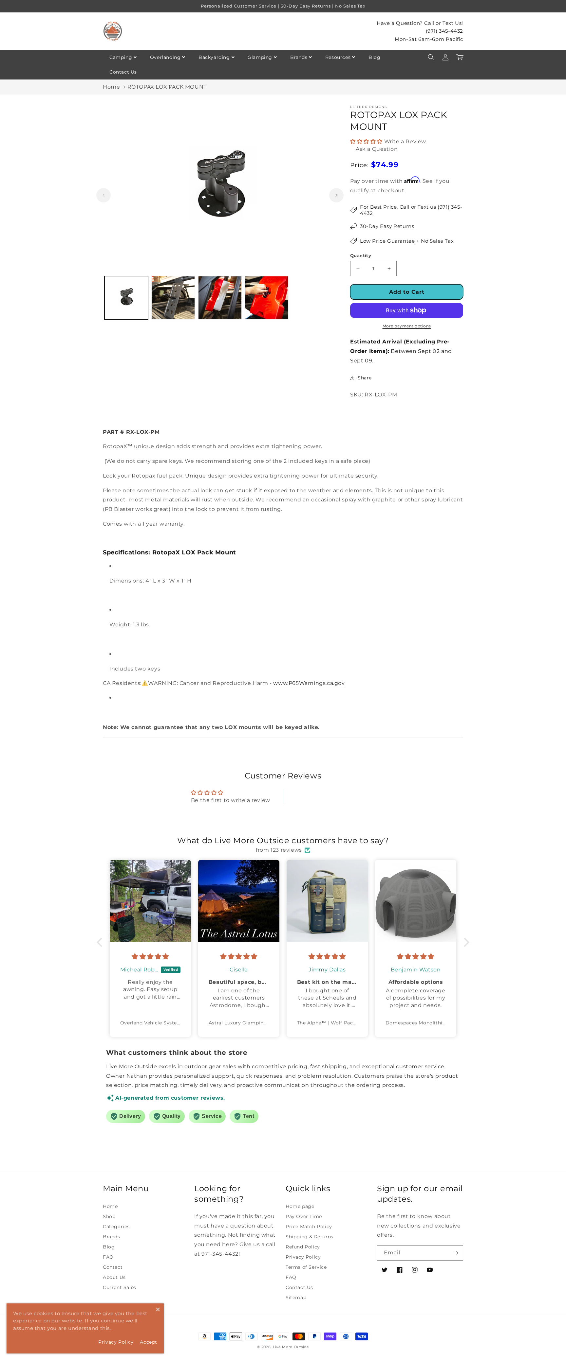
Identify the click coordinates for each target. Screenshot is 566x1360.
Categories (116, 1226)
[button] (431, 57)
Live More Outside (291, 1347)
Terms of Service (306, 1267)
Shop (109, 1216)
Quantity (360, 255)
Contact (113, 1267)
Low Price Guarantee (388, 241)
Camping (120, 57)
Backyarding (214, 57)
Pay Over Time (304, 1216)
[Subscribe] (455, 1253)
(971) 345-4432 (444, 31)
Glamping (260, 57)
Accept (148, 1342)
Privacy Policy (303, 1257)
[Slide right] (336, 195)
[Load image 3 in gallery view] (220, 298)
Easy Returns (397, 226)
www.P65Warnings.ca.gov (309, 683)
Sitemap (296, 1297)
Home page (300, 1206)
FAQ (108, 1257)
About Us (114, 1277)
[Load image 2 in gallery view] (173, 298)
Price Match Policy (309, 1226)
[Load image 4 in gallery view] (267, 298)
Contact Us (123, 72)
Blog (374, 57)
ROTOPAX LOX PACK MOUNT (167, 87)
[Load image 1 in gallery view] (126, 298)
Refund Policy (303, 1247)
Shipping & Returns (309, 1237)
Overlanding (165, 57)
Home (111, 87)
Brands (299, 57)
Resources (337, 57)
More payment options (407, 325)
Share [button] (365, 378)
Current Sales (119, 1287)
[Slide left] (103, 195)
